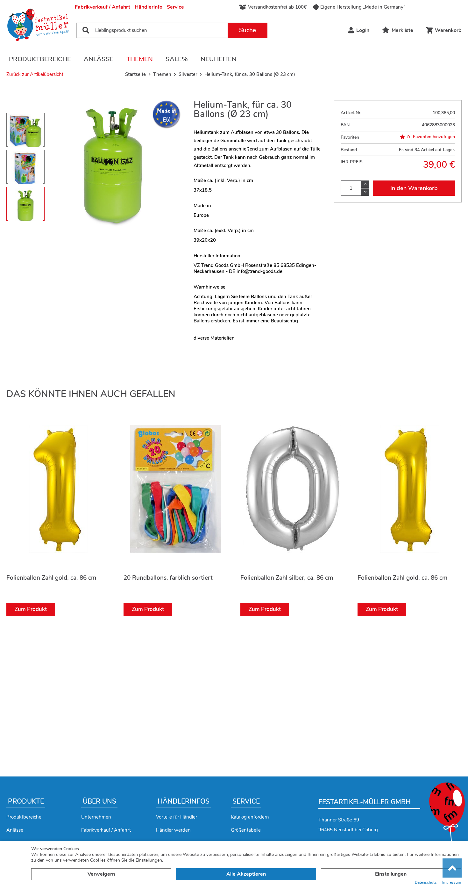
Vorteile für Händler (176, 817)
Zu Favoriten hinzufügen (431, 137)
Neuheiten (219, 59)
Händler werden (173, 830)
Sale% (177, 59)
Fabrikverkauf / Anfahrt (102, 7)
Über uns (99, 801)
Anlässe (99, 59)
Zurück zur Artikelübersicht (34, 74)
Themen (139, 59)
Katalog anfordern (250, 817)
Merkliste (402, 30)
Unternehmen (96, 817)
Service (175, 7)
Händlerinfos (183, 801)
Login (362, 30)
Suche (247, 30)
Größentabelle (246, 830)
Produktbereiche (40, 59)
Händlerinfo (148, 7)
